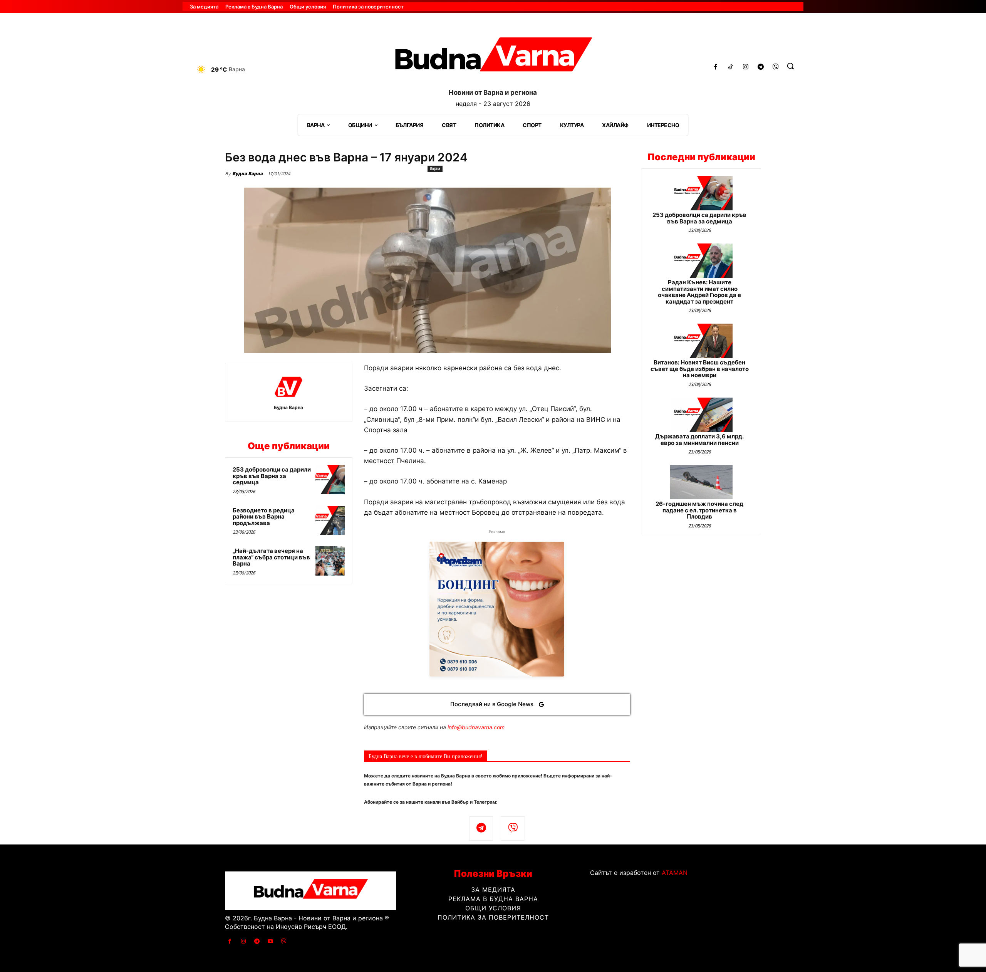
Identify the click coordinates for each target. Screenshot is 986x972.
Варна (435, 168)
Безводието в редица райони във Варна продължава (264, 517)
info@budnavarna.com (476, 727)
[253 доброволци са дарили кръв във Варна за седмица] (330, 479)
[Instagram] (745, 67)
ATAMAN (675, 872)
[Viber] (775, 67)
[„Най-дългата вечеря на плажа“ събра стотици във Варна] (330, 561)
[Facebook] (715, 67)
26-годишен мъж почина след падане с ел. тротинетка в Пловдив (699, 510)
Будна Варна (247, 173)
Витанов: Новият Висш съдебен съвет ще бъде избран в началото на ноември (700, 369)
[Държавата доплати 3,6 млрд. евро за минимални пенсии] (701, 415)
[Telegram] (760, 67)
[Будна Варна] (288, 386)
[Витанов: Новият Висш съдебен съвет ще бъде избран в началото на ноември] (701, 341)
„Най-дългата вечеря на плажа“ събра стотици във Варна (271, 557)
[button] (790, 66)
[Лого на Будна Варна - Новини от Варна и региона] (492, 57)
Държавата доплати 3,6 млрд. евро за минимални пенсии (699, 440)
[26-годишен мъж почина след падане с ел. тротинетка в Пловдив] (701, 482)
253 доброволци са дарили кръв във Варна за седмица (272, 476)
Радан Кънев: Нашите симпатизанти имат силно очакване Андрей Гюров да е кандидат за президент (699, 292)
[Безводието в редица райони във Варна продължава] (330, 520)
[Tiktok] (730, 67)
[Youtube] (270, 941)
